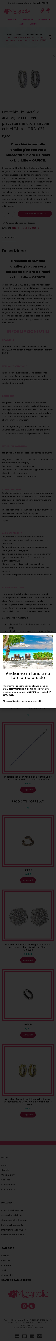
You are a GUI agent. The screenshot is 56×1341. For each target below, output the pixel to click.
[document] (28, 670)
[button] (52, 636)
